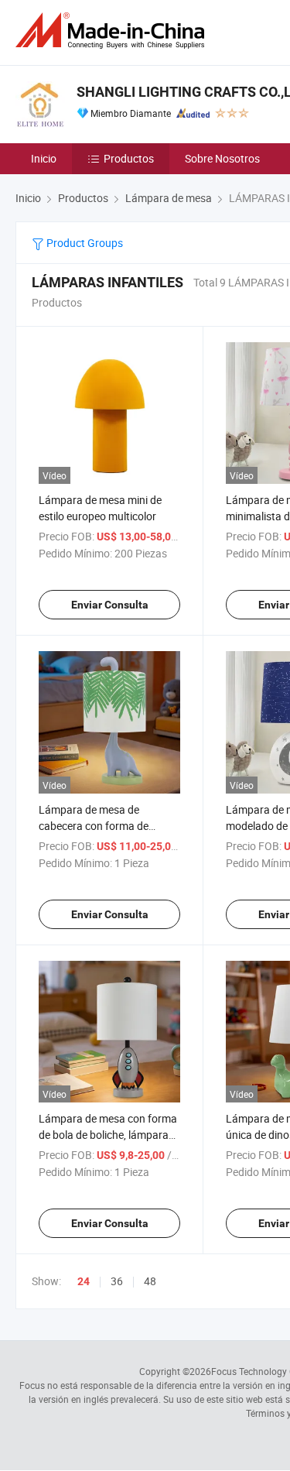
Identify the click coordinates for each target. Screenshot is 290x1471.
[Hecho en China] (112, 30)
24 (83, 1281)
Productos (129, 158)
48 (150, 1281)
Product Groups (83, 242)
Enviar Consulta (109, 604)
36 (117, 1281)
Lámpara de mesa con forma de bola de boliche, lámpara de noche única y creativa (108, 1134)
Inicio (43, 158)
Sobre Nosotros (222, 158)
